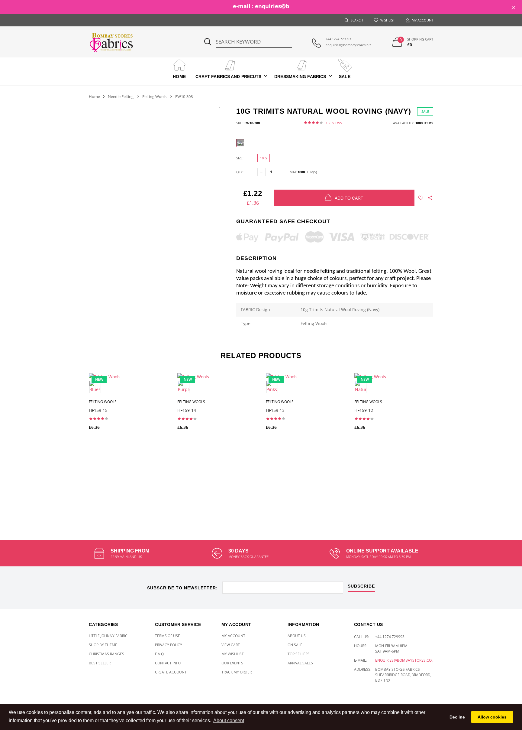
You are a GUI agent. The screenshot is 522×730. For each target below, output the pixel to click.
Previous (75, 442)
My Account (233, 635)
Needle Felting (121, 96)
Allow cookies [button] (492, 717)
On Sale (295, 644)
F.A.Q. (159, 654)
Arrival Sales (300, 663)
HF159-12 (363, 410)
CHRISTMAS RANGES (106, 654)
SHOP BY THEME (103, 644)
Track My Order (236, 672)
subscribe (361, 586)
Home (179, 76)
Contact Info (168, 663)
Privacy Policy (168, 644)
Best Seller (100, 663)
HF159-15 (98, 410)
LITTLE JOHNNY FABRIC (108, 635)
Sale (344, 76)
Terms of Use (167, 635)
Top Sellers (299, 654)
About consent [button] (228, 720)
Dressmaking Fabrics (300, 76)
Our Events (232, 663)
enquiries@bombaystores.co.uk (406, 660)
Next (446, 442)
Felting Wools (154, 96)
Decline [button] (457, 717)
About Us (297, 635)
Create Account (171, 672)
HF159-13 (275, 410)
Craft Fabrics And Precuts (228, 76)
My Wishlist (232, 654)
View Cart (230, 644)
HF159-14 (186, 410)
